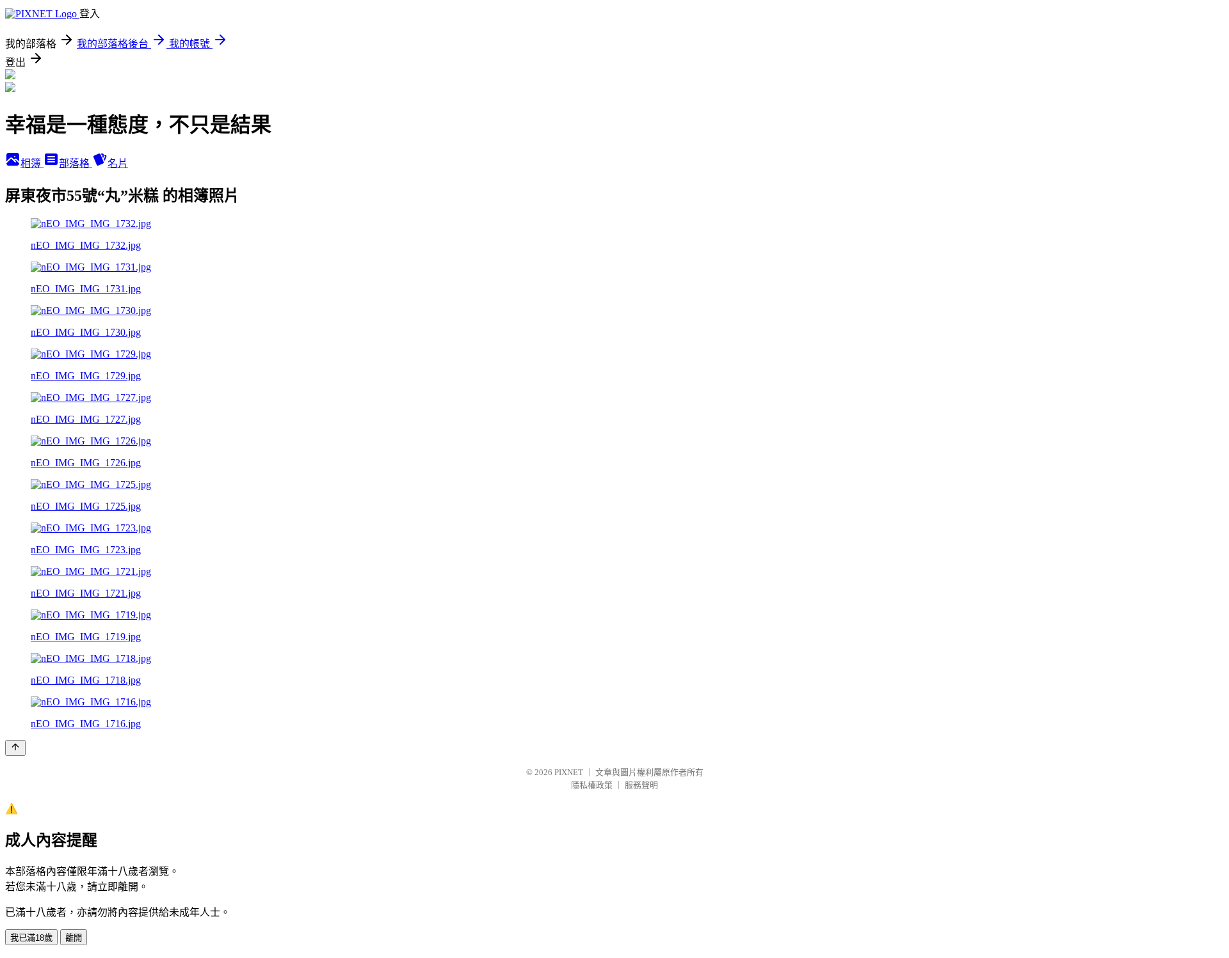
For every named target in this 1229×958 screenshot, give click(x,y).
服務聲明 (641, 785)
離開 (73, 938)
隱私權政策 (592, 785)
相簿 (32, 163)
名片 (118, 163)
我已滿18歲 (31, 938)
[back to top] (15, 748)
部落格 (75, 163)
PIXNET (568, 772)
